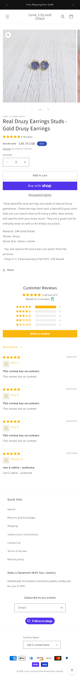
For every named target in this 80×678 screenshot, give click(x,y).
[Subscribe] (61, 607)
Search (11, 509)
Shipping (7, 148)
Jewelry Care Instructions (22, 534)
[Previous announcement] (7, 5)
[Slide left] (32, 109)
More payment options (40, 194)
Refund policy (15, 559)
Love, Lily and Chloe (34, 671)
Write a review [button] (40, 334)
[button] (7, 17)
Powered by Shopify (53, 671)
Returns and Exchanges (21, 517)
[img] (11, 357)
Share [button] (10, 270)
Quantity (7, 154)
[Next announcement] (73, 5)
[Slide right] (48, 109)
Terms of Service (17, 551)
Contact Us (14, 542)
